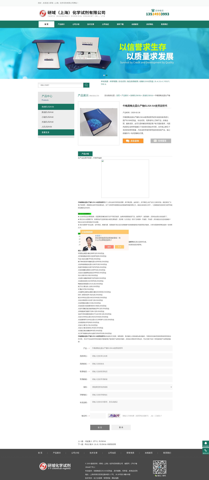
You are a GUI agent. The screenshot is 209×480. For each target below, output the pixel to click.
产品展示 (61, 24)
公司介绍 (76, 24)
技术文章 (90, 24)
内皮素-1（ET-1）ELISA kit (95, 441)
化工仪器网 (98, 478)
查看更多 (45, 132)
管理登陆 (107, 478)
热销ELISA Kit (135, 95)
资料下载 (120, 24)
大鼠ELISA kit (47, 122)
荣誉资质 (130, 453)
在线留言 (135, 24)
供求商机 (149, 24)
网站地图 (115, 478)
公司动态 (105, 24)
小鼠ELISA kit (47, 117)
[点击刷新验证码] (114, 416)
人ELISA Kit (47, 127)
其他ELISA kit (148, 95)
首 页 (40, 453)
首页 (118, 95)
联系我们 (164, 24)
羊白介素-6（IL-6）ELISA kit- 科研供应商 (100, 444)
